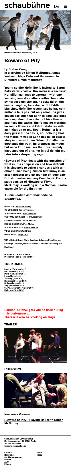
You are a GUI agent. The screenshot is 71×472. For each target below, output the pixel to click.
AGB (6, 462)
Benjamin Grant (31, 227)
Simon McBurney (23, 206)
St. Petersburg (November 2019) (19, 288)
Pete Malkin (28, 224)
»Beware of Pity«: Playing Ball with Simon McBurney (33, 421)
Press (39, 455)
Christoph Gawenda (13, 243)
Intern (39, 452)
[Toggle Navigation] (65, 6)
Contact (8, 452)
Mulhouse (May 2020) (14, 290)
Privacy (7, 464)
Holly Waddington (34, 217)
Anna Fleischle (29, 213)
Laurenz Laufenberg (49, 243)
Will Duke (26, 231)
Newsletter (9, 455)
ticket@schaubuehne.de (15, 446)
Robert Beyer (16, 240)
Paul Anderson (29, 220)
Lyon (6, 276)
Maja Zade (23, 234)
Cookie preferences (13, 457)
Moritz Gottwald (30, 243)
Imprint (7, 459)
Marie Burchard (31, 240)
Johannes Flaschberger (49, 240)
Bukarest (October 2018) (15, 281)
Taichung (8, 278)
